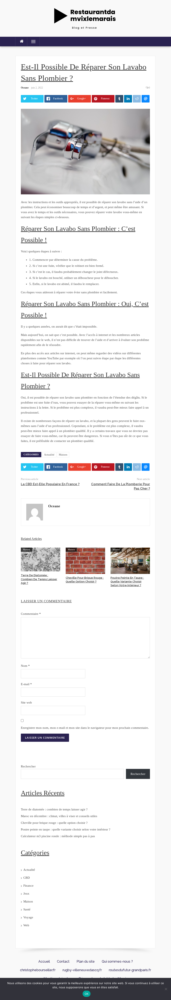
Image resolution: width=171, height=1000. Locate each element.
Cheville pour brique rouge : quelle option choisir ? (54, 822)
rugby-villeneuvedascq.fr (82, 970)
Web (26, 925)
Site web (26, 702)
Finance (28, 885)
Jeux (26, 893)
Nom (25, 665)
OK (87, 993)
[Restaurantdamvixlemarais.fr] (85, 18)
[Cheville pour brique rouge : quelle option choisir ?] (85, 560)
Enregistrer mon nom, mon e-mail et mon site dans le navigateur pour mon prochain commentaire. (85, 727)
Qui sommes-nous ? (117, 961)
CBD (26, 877)
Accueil (44, 961)
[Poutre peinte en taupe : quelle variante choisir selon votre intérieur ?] (130, 560)
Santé (26, 909)
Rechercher (28, 766)
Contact (63, 961)
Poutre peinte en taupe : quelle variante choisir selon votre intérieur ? (127, 581)
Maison (63, 454)
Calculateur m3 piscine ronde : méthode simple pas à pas (58, 836)
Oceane (25, 87)
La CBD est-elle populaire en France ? (50, 484)
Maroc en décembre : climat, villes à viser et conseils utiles (59, 816)
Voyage (28, 917)
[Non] (166, 989)
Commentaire (31, 613)
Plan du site (86, 961)
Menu (31, 41)
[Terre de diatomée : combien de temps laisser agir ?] (40, 559)
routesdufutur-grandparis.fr (130, 970)
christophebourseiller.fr (37, 970)
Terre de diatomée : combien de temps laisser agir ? (39, 579)
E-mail (26, 684)
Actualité (49, 454)
